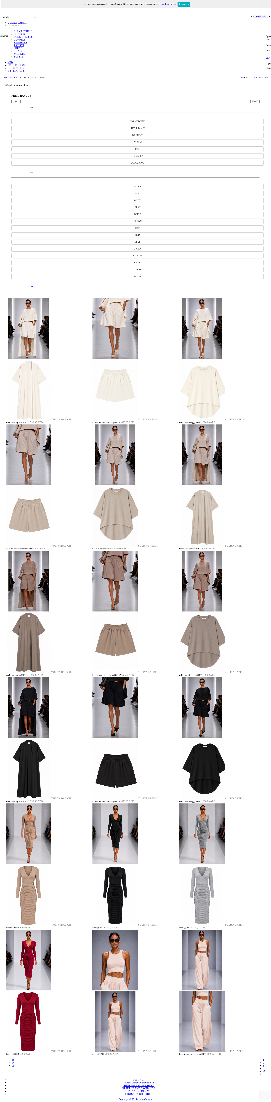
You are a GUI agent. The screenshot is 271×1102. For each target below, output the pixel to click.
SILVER (137, 276)
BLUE (138, 242)
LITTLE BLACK (138, 128)
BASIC (137, 149)
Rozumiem (184, 4)
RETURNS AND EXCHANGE (138, 1088)
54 (13, 1065)
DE (242, 77)
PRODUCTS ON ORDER (138, 1094)
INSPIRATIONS (16, 70)
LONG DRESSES (23, 37)
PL (240, 77)
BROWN (138, 221)
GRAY (138, 207)
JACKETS (19, 53)
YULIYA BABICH (17, 22)
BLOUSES (19, 39)
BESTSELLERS (16, 65)
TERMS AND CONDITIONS (138, 1082)
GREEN (137, 249)
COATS (18, 51)
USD (253, 77)
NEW (10, 62)
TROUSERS (20, 42)
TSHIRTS (19, 45)
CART (263, 16)
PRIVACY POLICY (138, 1091)
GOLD (138, 269)
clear (31, 107)
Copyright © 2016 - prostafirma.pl (135, 1099)
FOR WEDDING (137, 121)
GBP (256, 77)
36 (13, 1062)
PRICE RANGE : (21, 95)
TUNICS (18, 56)
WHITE (137, 200)
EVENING (138, 142)
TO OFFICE (137, 135)
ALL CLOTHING (23, 31)
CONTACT (139, 1079)
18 (13, 1059)
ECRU (138, 193)
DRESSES (19, 34)
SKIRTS (18, 48)
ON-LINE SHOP (10, 77)
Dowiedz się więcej (167, 4)
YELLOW (137, 256)
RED (137, 235)
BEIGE (137, 214)
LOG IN (257, 16)
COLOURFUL (137, 163)
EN (245, 77)
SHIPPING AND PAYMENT (139, 1085)
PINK (137, 228)
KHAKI (137, 262)
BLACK (137, 186)
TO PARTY (137, 156)
